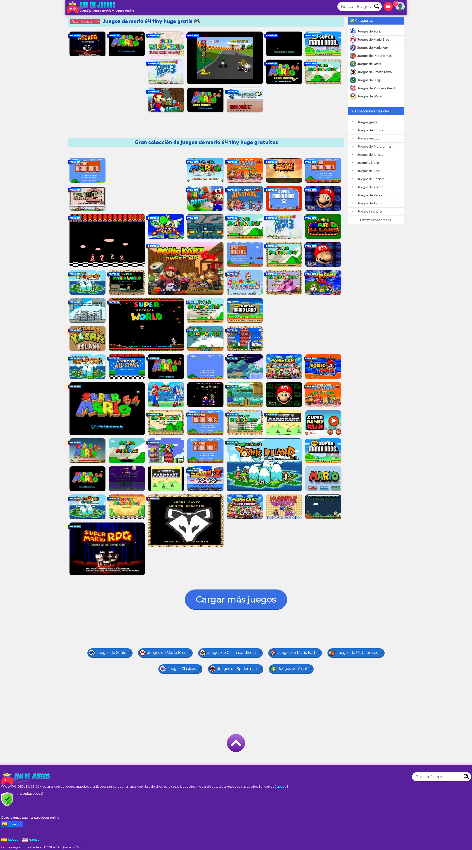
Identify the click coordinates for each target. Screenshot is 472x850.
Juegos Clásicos (369, 163)
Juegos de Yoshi (369, 64)
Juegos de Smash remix (375, 72)
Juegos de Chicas (370, 154)
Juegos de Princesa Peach (377, 88)
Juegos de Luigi (369, 80)
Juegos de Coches (371, 179)
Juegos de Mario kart (373, 47)
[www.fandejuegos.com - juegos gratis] (26, 778)
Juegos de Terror (370, 203)
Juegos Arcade (368, 138)
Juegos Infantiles (370, 211)
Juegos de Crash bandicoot (231, 652)
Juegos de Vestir (370, 171)
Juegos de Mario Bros (373, 39)
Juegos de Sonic (369, 31)
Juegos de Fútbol (371, 130)
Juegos (280, 786)
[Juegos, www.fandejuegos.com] (91, 7)
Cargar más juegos (236, 599)
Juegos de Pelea (370, 195)
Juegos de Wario (370, 96)
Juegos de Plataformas (374, 56)
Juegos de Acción (370, 187)
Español (15, 824)
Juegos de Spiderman (237, 668)
